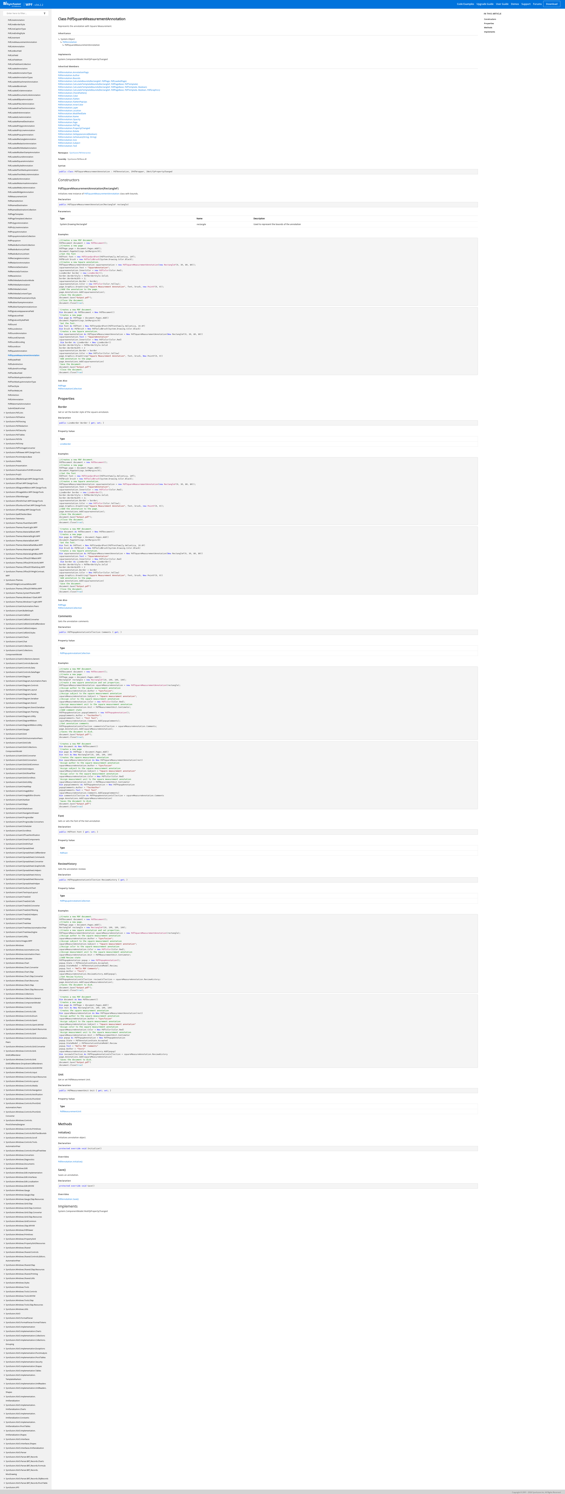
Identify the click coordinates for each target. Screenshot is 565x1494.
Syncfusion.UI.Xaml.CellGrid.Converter (22, 619)
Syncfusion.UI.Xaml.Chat (16, 641)
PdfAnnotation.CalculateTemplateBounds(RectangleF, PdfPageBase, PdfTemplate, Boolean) (102, 87)
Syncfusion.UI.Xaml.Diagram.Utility (21, 716)
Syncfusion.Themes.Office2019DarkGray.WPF (25, 567)
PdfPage (62, 385)
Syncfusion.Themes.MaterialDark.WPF (22, 540)
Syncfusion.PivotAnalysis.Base (19, 456)
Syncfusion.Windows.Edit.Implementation (24, 1172)
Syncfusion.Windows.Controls (19, 1007)
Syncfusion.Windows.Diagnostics (20, 1159)
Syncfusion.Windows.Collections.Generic (23, 998)
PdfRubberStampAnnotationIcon (22, 306)
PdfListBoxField (14, 51)
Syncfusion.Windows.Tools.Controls (21, 1291)
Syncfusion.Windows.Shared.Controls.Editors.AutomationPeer (25, 1258)
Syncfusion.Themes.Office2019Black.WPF (23, 558)
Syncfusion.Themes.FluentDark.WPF (21, 523)
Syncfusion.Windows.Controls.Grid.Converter (25, 1046)
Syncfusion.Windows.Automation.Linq (22, 949)
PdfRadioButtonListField (18, 249)
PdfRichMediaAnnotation (19, 284)
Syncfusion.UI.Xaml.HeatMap (18, 786)
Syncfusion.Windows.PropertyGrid (21, 1239)
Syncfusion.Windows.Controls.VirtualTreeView (26, 1150)
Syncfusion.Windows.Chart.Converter (22, 967)
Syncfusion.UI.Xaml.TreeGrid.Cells (20, 901)
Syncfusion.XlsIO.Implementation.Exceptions (25, 1348)
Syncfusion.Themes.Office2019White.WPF (24, 588)
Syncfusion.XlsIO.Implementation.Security (24, 1361)
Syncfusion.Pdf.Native (15, 417)
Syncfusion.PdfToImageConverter (20, 448)
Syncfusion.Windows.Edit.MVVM (20, 1186)
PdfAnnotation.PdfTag (69, 125)
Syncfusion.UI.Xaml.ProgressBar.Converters (25, 821)
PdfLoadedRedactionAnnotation (22, 143)
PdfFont (64, 852)
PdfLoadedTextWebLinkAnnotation (23, 174)
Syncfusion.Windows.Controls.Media (22, 1085)
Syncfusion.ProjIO (13, 474)
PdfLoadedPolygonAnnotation (21, 126)
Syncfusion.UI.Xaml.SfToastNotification (23, 835)
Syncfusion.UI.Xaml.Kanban (18, 799)
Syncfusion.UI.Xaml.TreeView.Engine (21, 932)
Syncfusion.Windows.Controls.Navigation (24, 1090)
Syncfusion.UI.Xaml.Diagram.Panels (21, 694)
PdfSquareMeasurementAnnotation (23, 355)
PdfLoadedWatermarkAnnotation (22, 183)
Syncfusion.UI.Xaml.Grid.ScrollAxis (20, 777)
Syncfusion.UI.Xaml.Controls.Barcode (22, 663)
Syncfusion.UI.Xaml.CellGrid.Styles (20, 632)
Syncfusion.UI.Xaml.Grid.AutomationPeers (24, 738)
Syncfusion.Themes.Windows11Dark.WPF (24, 597)
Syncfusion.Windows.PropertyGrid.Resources (25, 1243)
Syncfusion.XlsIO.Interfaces (17, 1439)
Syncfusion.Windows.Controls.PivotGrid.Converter (23, 1113)
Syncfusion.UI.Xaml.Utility (17, 936)
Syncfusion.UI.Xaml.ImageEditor (20, 791)
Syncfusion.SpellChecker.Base (18, 514)
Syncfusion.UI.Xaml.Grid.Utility (19, 782)
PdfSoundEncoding (16, 342)
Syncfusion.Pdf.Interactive (80, 152)
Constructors (490, 19)
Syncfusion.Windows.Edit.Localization (22, 1181)
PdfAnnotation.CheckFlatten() (72, 92)
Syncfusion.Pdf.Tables (15, 434)
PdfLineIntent (14, 37)
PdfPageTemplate (15, 214)
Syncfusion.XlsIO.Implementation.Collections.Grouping (25, 1342)
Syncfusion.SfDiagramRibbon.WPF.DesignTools (26, 487)
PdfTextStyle (13, 386)
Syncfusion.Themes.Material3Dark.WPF (23, 531)
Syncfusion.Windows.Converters (20, 1155)
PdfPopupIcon (14, 240)
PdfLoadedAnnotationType (20, 73)
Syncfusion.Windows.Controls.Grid (21, 1033)
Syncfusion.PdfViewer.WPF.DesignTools (23, 452)
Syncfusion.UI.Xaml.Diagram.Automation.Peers (26, 681)
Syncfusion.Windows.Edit (17, 1168)
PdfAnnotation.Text (67, 145)
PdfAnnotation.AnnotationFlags (73, 72)
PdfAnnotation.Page (68, 122)
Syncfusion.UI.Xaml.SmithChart (19, 844)
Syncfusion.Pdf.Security (16, 430)
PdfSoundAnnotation (17, 333)
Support (526, 4)
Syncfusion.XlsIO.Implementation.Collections (25, 1335)
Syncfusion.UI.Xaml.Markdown (19, 808)
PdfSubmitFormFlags (17, 368)
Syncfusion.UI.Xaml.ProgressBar (20, 817)
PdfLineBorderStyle (16, 24)
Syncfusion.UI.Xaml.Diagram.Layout (21, 689)
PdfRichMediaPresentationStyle (22, 298)
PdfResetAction (14, 276)
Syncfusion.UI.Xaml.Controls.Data (20, 667)
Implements (489, 31)
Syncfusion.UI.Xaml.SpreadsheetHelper (23, 883)
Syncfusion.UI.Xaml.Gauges (17, 729)
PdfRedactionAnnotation (19, 262)
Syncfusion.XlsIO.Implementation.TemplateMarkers (20, 1377)
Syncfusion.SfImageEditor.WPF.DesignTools (25, 492)
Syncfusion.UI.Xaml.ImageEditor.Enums (23, 795)
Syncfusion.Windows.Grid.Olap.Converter (24, 1212)
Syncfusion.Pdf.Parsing (16, 421)
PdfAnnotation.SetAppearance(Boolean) (77, 134)
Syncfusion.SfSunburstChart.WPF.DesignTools (26, 505)
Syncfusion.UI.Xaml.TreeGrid (18, 896)
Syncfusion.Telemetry (15, 518)
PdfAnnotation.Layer (68, 107)
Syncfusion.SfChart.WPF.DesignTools (22, 483)
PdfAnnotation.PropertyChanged (74, 128)
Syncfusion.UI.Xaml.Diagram (18, 676)
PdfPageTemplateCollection (20, 218)
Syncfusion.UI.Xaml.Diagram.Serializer (22, 698)
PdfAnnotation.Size (67, 140)
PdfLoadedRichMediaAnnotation (22, 148)
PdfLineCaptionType (17, 29)
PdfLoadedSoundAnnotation (20, 156)
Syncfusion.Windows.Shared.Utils (20, 1278)
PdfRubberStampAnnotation (20, 302)
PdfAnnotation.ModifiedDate (72, 113)
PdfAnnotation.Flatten (69, 98)
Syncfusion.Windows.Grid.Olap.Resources (24, 1216)
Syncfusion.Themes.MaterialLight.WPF (22, 549)
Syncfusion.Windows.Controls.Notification (24, 1094)
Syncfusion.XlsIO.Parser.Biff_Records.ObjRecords (27, 1478)
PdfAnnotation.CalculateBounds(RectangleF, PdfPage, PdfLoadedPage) (92, 81)
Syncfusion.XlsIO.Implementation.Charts (23, 1331)
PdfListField (13, 55)
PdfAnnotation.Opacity (69, 119)
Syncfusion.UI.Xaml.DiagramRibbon (21, 720)
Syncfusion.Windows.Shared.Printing (22, 1274)
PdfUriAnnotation (15, 399)
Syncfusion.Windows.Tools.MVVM (20, 1296)
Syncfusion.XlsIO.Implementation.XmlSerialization (20, 1398)
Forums (537, 4)
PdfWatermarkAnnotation (19, 404)
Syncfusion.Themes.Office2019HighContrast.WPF (25, 573)
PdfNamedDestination (18, 205)
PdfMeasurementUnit (17, 196)
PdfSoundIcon (14, 346)
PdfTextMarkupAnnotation (20, 377)
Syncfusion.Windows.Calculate (19, 958)
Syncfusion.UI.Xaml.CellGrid (18, 615)
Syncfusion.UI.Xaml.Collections (19, 646)
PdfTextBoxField (15, 373)
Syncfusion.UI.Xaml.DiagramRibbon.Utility (24, 725)
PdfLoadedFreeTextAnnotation (21, 108)
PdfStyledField (14, 359)
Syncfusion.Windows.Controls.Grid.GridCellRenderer (21, 1053)
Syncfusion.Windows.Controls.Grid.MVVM (24, 1068)
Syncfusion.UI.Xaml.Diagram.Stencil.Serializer (25, 707)
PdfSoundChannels (16, 337)
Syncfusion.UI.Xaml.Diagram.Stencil (21, 703)
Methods (488, 27)
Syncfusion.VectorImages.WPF (19, 941)
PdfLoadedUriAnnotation (19, 179)
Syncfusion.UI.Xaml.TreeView (18, 923)
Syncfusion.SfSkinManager (17, 496)
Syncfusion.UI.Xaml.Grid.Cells (18, 742)
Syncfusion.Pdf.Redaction (17, 426)
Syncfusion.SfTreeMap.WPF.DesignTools (23, 509)
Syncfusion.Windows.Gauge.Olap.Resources (25, 1199)
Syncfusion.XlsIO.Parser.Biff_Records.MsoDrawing (22, 1472)
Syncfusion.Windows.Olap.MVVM (20, 1225)
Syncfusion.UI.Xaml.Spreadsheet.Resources (24, 879)
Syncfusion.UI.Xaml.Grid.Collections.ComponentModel (21, 749)
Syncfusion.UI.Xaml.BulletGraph (19, 610)
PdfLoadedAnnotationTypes (20, 77)
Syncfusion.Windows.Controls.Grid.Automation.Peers (26, 1040)
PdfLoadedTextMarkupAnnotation (23, 170)
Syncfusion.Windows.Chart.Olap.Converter (24, 976)
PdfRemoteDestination (18, 267)
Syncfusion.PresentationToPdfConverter (23, 470)
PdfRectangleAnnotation (18, 258)
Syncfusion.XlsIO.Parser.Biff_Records (22, 1456)
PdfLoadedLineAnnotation (19, 117)
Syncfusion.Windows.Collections (20, 994)
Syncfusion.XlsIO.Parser (16, 1452)
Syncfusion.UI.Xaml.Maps (17, 804)
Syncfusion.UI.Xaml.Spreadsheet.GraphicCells (25, 866)
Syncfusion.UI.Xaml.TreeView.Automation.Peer (26, 927)
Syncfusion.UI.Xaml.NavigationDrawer (22, 813)
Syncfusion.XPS (12, 1487)
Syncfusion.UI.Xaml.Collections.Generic (23, 659)
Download (551, 4)
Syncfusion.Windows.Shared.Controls (22, 1252)
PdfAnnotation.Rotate (68, 131)
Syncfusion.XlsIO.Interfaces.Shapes (21, 1443)
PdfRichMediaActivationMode (21, 280)
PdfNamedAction (15, 201)
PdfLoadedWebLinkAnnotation (21, 187)
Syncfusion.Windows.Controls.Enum (21, 1016)
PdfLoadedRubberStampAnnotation (24, 152)
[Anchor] (57, 180)
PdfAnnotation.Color (68, 95)
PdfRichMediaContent (17, 289)
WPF (29, 4)
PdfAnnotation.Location (69, 110)
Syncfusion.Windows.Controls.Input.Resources (26, 1076)
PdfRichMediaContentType (19, 293)
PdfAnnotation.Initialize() (70, 1161)
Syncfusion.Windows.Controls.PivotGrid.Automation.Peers (23, 1105)
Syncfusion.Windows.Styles (17, 1282)
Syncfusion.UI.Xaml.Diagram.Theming (22, 711)
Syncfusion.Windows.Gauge (18, 1190)
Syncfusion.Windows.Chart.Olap (20, 971)
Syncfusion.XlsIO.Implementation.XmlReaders (26, 1383)
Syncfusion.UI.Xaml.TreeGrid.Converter (23, 905)
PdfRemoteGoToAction (18, 271)
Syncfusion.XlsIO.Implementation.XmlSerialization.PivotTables (20, 1424)
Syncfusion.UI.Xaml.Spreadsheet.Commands (25, 857)
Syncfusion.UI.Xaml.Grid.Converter (21, 755)
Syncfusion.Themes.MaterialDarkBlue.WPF (24, 545)
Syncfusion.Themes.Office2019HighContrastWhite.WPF (21, 582)
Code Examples (465, 4)
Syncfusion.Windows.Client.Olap (20, 985)
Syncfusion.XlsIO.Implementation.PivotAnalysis (26, 1353)
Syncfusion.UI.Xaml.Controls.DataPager (23, 672)
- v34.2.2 (38, 4)
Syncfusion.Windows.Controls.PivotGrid (23, 1099)
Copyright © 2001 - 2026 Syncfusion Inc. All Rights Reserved (536, 1492)
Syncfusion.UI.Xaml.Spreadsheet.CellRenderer (26, 852)
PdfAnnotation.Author (69, 75)
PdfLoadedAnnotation (18, 68)
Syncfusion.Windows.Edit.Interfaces (21, 1177)
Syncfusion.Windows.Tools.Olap (20, 1300)
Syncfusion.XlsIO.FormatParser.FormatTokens (26, 1322)
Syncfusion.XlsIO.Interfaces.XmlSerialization (25, 1448)
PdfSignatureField (15, 315)
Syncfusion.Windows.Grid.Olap (19, 1203)
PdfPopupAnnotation (17, 231)
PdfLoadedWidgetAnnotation (21, 192)
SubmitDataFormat (16, 408)
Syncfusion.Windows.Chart (17, 963)
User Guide (502, 4)
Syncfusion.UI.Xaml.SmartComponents (23, 839)
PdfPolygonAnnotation (18, 223)
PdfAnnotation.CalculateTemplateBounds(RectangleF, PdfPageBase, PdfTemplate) (98, 84)
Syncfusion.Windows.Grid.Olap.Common (23, 1208)
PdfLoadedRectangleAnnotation (22, 139)
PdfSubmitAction (15, 364)
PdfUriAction (13, 395)
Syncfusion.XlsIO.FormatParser (19, 1318)
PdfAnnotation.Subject (69, 142)
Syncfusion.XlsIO (13, 1313)
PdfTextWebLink (15, 390)
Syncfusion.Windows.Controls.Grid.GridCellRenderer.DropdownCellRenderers (24, 1061)
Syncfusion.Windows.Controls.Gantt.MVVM (25, 1024)
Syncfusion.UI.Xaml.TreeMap (18, 919)
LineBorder (65, 444)
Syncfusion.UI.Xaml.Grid (16, 734)
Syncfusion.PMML (13, 461)
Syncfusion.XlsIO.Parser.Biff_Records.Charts (25, 1461)
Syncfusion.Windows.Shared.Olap (20, 1265)
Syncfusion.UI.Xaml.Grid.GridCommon (22, 764)
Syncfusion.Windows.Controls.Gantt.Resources (26, 1029)
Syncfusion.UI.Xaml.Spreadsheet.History (23, 874)
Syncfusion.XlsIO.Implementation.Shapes (24, 1366)
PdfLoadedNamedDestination (21, 121)
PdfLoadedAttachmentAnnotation (23, 81)
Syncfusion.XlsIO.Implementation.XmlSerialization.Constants (20, 1415)
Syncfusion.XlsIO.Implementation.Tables (23, 1370)
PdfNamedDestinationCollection (22, 209)
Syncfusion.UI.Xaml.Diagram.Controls (22, 685)
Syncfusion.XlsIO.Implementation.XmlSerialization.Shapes (20, 1432)
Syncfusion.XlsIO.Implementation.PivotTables (26, 1357)
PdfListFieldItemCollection (19, 64)
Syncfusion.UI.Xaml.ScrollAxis (18, 830)
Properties (489, 23)
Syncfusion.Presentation (16, 465)
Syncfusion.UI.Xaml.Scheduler (19, 826)
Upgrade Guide (485, 4)
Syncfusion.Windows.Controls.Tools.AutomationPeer (21, 1144)
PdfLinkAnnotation (16, 46)
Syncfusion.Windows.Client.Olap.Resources (24, 989)
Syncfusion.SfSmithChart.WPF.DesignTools (24, 501)
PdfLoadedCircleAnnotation (20, 90)
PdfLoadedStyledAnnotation (20, 165)
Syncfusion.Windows (15, 945)
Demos (515, 4)
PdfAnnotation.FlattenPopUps (72, 101)
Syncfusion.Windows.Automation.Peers (23, 954)
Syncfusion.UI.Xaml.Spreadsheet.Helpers (23, 870)
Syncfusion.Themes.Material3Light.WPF (23, 536)
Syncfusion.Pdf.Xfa (14, 439)
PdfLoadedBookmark (17, 86)
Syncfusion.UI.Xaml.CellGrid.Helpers (21, 628)
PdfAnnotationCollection (70, 388)
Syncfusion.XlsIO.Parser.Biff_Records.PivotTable (26, 1483)
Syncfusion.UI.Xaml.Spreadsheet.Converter (24, 861)
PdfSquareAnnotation (17, 351)
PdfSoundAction (15, 329)
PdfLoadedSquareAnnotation (21, 161)
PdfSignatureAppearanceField (21, 311)
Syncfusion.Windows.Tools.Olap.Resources (24, 1304)
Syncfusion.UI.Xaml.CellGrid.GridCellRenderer (25, 624)
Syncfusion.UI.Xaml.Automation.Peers (22, 606)
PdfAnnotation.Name (68, 116)
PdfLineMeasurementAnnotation (22, 42)
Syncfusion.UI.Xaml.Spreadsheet (20, 848)
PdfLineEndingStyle (16, 33)
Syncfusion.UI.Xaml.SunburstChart (21, 888)
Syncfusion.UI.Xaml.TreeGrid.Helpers (22, 914)
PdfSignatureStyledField (18, 320)
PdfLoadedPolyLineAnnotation (21, 130)
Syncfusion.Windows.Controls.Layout (22, 1081)
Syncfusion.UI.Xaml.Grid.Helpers (20, 769)
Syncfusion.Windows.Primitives (19, 1234)
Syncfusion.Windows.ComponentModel (23, 1002)
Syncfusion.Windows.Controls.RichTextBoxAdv (26, 1133)
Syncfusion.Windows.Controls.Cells (21, 1011)
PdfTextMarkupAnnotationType (22, 381)
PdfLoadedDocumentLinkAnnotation (24, 95)
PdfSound (12, 324)
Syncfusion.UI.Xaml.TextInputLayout (22, 892)
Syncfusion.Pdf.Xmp (14, 443)
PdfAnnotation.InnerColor (70, 104)
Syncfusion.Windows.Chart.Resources (22, 980)
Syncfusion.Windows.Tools (17, 1287)
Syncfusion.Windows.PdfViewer (19, 1230)
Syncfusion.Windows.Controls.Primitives (23, 1129)
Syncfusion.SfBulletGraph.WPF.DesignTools (24, 479)
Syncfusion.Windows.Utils (17, 1309)
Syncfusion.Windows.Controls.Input (21, 1072)
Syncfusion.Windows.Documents (20, 1164)
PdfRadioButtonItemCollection (21, 245)
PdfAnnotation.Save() (68, 1199)
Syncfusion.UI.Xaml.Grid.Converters (21, 760)
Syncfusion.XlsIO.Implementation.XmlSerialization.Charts (20, 1407)
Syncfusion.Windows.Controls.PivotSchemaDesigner (19, 1122)
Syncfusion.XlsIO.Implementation (20, 1326)
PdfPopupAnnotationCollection (21, 236)
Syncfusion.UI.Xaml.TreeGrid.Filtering (22, 910)
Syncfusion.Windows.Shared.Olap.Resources (25, 1269)
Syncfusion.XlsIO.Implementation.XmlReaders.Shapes (26, 1390)
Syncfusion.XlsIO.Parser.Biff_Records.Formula (25, 1465)
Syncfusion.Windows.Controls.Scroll (21, 1137)
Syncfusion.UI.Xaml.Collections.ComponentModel (19, 652)
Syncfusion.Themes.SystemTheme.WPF (23, 593)
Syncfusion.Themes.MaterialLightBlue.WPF (24, 554)
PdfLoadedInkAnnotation (19, 112)
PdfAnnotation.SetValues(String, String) (77, 137)
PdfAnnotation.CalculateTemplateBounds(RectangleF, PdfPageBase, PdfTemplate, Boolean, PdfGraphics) (109, 90)
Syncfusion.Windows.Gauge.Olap (20, 1194)
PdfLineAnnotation (16, 20)
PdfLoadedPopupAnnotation (20, 134)
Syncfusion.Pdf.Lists (14, 412)
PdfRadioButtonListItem (18, 254)
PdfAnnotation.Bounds (69, 78)
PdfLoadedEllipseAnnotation (20, 99)
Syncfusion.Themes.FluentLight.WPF (22, 527)
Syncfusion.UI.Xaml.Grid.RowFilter (20, 773)
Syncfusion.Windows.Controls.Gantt (21, 1020)
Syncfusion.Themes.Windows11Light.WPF (24, 601)
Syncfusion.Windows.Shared (18, 1247)
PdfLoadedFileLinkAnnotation (21, 104)
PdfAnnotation (70, 42)
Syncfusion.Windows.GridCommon (21, 1221)
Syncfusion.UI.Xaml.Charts (17, 637)
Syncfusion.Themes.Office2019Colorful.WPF (25, 562)
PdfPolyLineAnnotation (18, 227)
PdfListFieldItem (15, 59)
